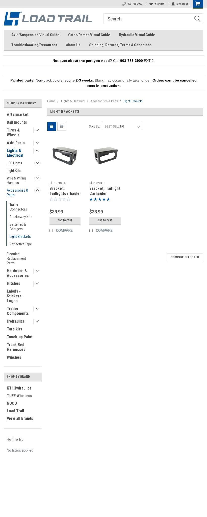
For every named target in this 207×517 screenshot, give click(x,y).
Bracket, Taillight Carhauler (104, 191)
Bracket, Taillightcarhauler (65, 191)
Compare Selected (185, 257)
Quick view (65, 170)
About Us (73, 45)
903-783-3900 (134, 4)
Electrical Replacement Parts (16, 258)
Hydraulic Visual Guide (137, 35)
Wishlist (159, 4)
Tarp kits (14, 329)
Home (51, 101)
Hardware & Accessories (18, 273)
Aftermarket (18, 114)
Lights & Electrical (15, 153)
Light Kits (14, 170)
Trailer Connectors (18, 207)
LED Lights (14, 163)
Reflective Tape (21, 244)
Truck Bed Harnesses (16, 347)
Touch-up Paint (20, 336)
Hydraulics (16, 321)
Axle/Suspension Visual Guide (35, 35)
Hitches (13, 283)
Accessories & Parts (17, 192)
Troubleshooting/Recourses (34, 45)
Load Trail (15, 410)
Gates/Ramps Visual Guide (89, 35)
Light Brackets (20, 236)
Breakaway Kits (21, 217)
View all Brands (20, 418)
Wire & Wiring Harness (16, 180)
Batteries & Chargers (18, 226)
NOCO (12, 403)
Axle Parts (16, 142)
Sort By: (94, 126)
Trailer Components (18, 311)
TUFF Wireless (19, 395)
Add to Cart (65, 220)
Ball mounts (17, 122)
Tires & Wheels (13, 132)
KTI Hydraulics (19, 388)
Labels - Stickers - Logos (15, 296)
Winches (14, 357)
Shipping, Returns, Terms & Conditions (120, 45)
